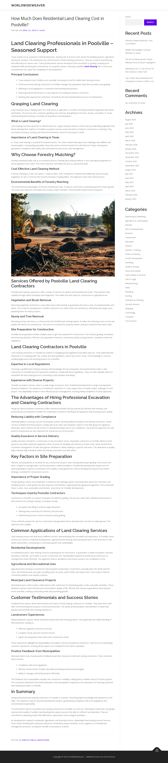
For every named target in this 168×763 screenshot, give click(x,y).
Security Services (132, 304)
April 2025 (129, 186)
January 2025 (130, 199)
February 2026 (131, 144)
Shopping (129, 308)
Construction (130, 237)
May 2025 (129, 182)
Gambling (129, 262)
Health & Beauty (132, 266)
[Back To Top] (157, 750)
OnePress (90, 757)
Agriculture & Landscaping (35, 740)
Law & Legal (130, 279)
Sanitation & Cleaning (134, 300)
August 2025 (130, 170)
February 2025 (131, 194)
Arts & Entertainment (134, 229)
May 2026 (129, 132)
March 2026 (130, 140)
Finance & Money (132, 254)
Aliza (42, 30)
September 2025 (132, 165)
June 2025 (129, 178)
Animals (128, 225)
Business (129, 233)
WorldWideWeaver (28, 5)
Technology (130, 312)
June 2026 (129, 128)
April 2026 (129, 136)
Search (128, 16)
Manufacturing (131, 283)
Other (127, 287)
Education (129, 241)
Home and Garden (133, 271)
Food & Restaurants (133, 258)
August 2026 (130, 119)
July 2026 (129, 124)
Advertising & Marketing (135, 216)
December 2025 (132, 153)
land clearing (91, 66)
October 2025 (131, 161)
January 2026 (130, 149)
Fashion (128, 246)
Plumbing (129, 292)
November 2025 (132, 157)
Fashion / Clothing (133, 250)
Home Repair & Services (135, 275)
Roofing (128, 296)
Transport (129, 316)
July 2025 (129, 174)
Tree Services (131, 321)
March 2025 (130, 190)
